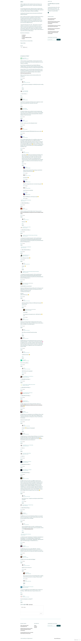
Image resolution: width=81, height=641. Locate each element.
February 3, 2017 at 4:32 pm (25, 470)
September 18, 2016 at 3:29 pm (26, 377)
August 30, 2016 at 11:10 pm (27, 330)
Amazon (35, 625)
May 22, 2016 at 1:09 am (26, 152)
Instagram (35, 627)
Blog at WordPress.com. (57, 638)
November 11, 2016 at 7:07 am (26, 434)
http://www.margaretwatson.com (26, 73)
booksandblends (24, 556)
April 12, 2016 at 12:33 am (25, 109)
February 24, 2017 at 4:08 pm (26, 478)
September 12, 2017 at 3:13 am (26, 546)
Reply (21, 79)
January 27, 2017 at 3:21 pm (25, 462)
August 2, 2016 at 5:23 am (23, 247)
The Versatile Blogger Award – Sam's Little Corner (28, 376)
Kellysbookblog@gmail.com (29, 528)
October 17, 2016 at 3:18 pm (25, 412)
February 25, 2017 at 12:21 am (27, 496)
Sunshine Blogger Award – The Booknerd (27, 469)
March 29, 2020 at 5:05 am (25, 587)
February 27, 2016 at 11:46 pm (27, 82)
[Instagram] (48, 12)
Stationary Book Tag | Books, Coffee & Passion (27, 392)
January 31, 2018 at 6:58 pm (28, 573)
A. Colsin (24, 136)
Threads (23, 38)
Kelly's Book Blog (23, 638)
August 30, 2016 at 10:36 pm (25, 319)
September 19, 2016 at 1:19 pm (26, 385)
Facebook (23, 36)
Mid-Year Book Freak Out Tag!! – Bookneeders (26, 534)
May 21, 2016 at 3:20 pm (25, 137)
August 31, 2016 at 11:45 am (26, 352)
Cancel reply (31, 604)
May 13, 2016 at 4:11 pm (25, 129)
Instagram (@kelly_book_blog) (26, 37)
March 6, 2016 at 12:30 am (25, 91)
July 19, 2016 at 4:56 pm (25, 227)
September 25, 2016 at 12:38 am (26, 401)
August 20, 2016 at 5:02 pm (25, 272)
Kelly (24, 81)
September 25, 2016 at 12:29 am (26, 393)
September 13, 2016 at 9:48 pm (26, 360)
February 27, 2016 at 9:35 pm (25, 58)
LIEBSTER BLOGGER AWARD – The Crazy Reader (28, 586)
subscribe (58, 39)
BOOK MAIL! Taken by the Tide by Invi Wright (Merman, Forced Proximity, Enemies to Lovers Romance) (54, 22)
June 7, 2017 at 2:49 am (26, 524)
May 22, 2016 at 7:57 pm (27, 188)
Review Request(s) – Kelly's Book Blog (27, 453)
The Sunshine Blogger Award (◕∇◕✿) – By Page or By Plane (29, 384)
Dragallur (24, 120)
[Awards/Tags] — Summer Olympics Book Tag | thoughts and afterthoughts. (31, 271)
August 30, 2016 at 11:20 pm (25, 338)
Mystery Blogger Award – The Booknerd (27, 461)
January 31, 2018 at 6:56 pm (27, 565)
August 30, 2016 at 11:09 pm (27, 300)
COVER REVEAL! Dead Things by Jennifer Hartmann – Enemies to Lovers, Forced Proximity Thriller (53, 32)
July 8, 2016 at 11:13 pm (26, 219)
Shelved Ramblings (25, 108)
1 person (24, 116)
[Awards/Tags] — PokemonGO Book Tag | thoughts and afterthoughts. (30, 235)
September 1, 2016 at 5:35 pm (28, 310)
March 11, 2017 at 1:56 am (25, 505)
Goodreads (24, 35)
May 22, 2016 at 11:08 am (27, 175)
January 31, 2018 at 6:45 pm (25, 557)
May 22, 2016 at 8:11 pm (27, 194)
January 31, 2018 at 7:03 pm (28, 581)
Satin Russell (24, 411)
